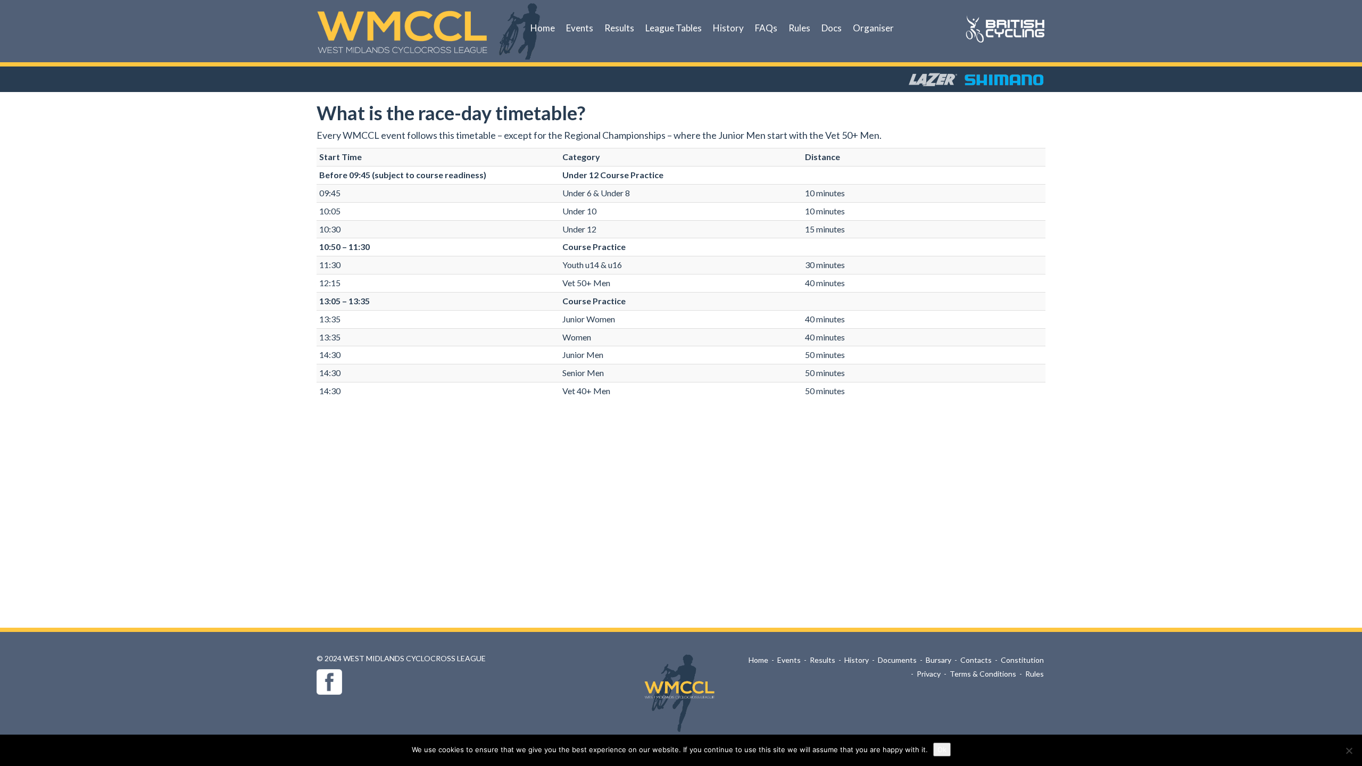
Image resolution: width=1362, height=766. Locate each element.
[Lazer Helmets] (933, 75)
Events (579, 28)
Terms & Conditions (983, 673)
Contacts (976, 659)
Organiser (873, 28)
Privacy (929, 673)
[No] (1348, 750)
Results (619, 28)
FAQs (766, 28)
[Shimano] (1004, 75)
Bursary (938, 659)
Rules (799, 28)
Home (542, 28)
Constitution (1022, 659)
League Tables (673, 28)
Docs (831, 28)
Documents (897, 659)
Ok (941, 749)
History (728, 28)
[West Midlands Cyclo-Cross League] (404, 32)
